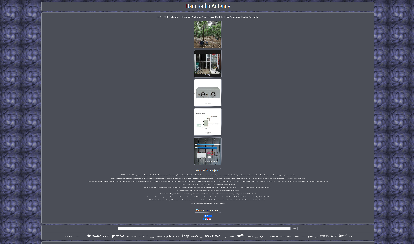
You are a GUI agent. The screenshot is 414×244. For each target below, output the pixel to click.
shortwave (94, 236)
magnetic (152, 237)
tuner (145, 236)
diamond (274, 236)
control (77, 237)
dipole (167, 236)
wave (266, 237)
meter (106, 236)
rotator (159, 236)
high (261, 237)
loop (185, 236)
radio (241, 236)
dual (350, 237)
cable (256, 237)
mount (176, 236)
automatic (135, 236)
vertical (324, 236)
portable (118, 236)
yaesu (310, 236)
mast (201, 237)
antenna (212, 235)
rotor (289, 236)
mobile (194, 236)
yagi (316, 237)
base (334, 236)
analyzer (225, 237)
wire (127, 237)
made (282, 236)
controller (250, 237)
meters (303, 237)
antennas (296, 237)
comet (83, 237)
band (343, 236)
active (232, 237)
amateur (68, 236)
